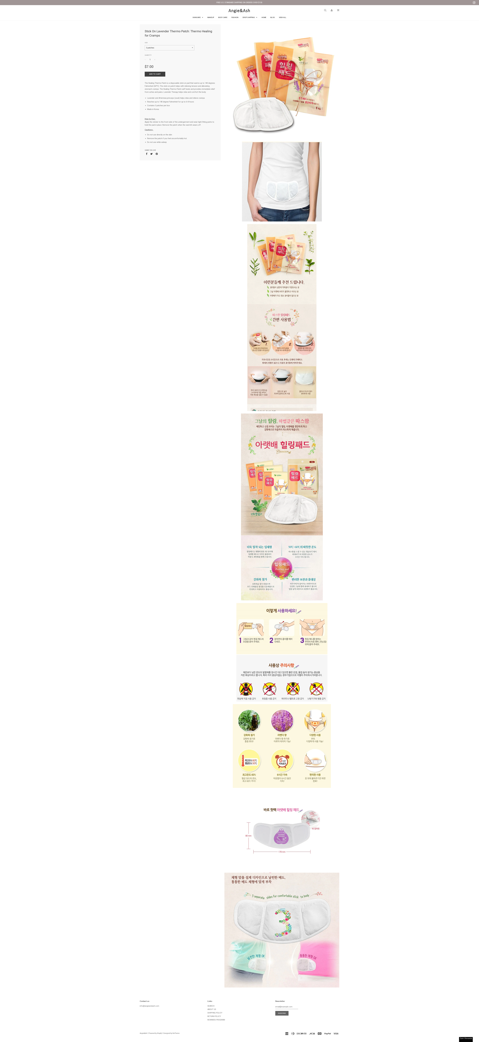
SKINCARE (197, 17)
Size (146, 43)
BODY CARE (222, 17)
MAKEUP (210, 17)
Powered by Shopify (155, 1033)
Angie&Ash (143, 1033)
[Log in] (332, 10)
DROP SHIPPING (249, 17)
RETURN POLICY (214, 1016)
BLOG (272, 17)
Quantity (148, 55)
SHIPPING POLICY (214, 1013)
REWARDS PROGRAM (216, 1020)
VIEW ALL (282, 17)
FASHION (235, 17)
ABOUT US (211, 1009)
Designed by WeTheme (172, 1033)
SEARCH (210, 1006)
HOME (264, 17)
